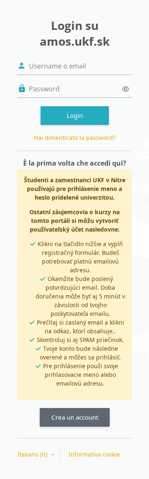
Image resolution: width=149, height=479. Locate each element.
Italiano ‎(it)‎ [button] (33, 454)
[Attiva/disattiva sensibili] (126, 89)
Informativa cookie (94, 454)
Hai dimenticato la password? (74, 138)
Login (75, 115)
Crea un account (74, 417)
